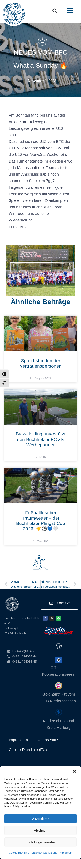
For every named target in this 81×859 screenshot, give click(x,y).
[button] (74, 771)
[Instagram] (51, 618)
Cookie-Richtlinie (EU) (28, 750)
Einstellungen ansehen (40, 842)
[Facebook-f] (45, 618)
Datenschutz (47, 740)
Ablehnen (40, 830)
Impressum (65, 852)
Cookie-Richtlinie (19, 852)
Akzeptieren (40, 818)
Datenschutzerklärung (44, 852)
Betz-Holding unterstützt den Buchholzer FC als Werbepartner (40, 439)
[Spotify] (58, 618)
